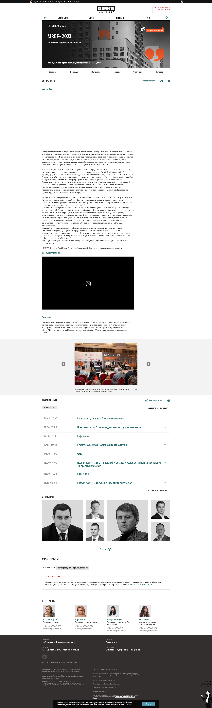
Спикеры (48, 496)
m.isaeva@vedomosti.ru (83, 629)
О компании (110, 650)
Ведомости (37, 2)
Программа (50, 400)
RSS (43, 650)
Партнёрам (120, 18)
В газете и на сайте (112, 642)
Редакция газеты (122, 650)
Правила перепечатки (56, 663)
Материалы (95, 72)
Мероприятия (63, 18)
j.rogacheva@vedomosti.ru (148, 631)
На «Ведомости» (47, 642)
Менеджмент (135, 650)
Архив (91, 18)
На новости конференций (65, 642)
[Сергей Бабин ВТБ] (95, 509)
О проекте (52, 72)
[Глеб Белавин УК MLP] (127, 520)
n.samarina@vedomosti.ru (52, 629)
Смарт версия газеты (54, 650)
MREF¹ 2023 (59, 36)
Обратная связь (71, 663)
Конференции (74, 2)
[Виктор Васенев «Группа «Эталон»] (160, 531)
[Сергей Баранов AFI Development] (95, 531)
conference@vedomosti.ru (162, 7)
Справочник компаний (71, 650)
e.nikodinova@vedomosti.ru (116, 631)
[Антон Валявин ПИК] (160, 509)
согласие (72, 704)
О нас (149, 18)
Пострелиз (159, 72)
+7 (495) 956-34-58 (164, 9)
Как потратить (49, 2)
